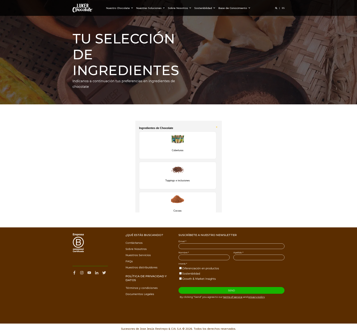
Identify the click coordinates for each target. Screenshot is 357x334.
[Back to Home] (83, 8)
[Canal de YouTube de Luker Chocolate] (89, 273)
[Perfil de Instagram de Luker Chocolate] (82, 273)
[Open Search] (276, 8)
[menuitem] (120, 8)
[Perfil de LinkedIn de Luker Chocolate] (96, 273)
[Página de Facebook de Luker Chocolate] (75, 273)
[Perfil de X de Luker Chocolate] (104, 273)
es (283, 8)
